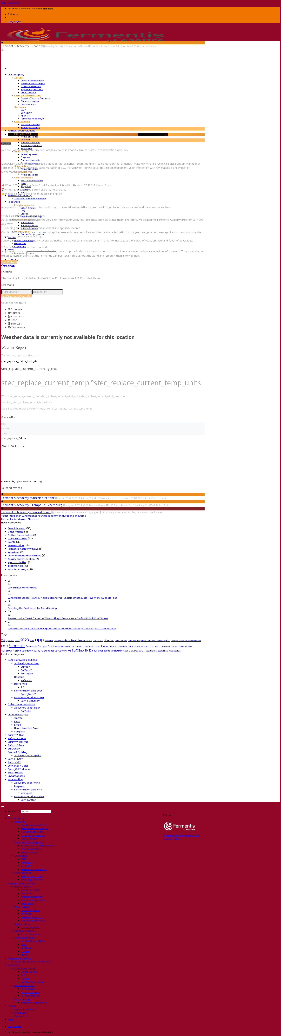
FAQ (23, 210)
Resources (14, 201)
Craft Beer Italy (134, 640)
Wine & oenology (18, 569)
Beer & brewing (22, 133)
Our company (16, 74)
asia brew (49, 640)
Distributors (20, 243)
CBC (95, 640)
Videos (25, 978)
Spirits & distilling (17, 562)
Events (11, 542)
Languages (14, 21)
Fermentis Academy (20, 958)
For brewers (27, 222)
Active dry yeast (29, 136)
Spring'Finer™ (15, 759)
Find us (12, 1006)
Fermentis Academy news (23, 548)
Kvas (17, 721)
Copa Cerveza (121, 640)
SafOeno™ (14, 748)
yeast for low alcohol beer (157, 651)
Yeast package (175, 651)
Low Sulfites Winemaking (22, 587)
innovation (79, 646)
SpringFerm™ (28, 694)
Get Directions (10, 296)
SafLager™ (27, 673)
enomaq (197, 640)
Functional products (31, 145)
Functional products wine (29, 796)
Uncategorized (16, 776)
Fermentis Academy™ (32, 118)
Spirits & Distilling (17, 752)
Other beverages (23, 177)
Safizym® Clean (17, 738)
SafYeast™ (26, 112)
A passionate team (31, 86)
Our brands (20, 107)
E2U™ (23, 110)
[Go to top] (2, 806)
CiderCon (109, 640)
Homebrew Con (67, 646)
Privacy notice (171, 839)
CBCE (100, 640)
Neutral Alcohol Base (32, 180)
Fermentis (17, 645)
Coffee (18, 718)
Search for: (14, 811)
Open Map (25, 296)
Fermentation (16, 545)
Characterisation (30, 101)
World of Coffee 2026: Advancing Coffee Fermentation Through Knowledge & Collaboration (62, 628)
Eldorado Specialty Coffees (182, 640)
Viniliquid (116, 650)
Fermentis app (22, 999)
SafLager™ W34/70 (32, 650)
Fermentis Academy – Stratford (20, 519)
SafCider (26, 711)
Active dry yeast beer (26, 663)
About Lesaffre (28, 92)
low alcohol (89, 646)
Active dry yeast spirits (27, 755)
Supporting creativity (32, 89)
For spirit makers (30, 995)
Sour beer (97, 650)
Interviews (14, 552)
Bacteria (25, 139)
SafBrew (188, 646)
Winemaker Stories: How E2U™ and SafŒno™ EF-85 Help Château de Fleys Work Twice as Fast (62, 597)
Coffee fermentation (20, 535)
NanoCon (119, 646)
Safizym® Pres (16, 745)
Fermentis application (34, 1002)
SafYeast (49, 650)
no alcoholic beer (151, 646)
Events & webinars (25, 1009)
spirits (107, 650)
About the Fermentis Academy (30, 198)
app (39, 639)
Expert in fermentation (32, 80)
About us (19, 77)
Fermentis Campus (36, 646)
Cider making (15, 531)
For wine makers (29, 225)
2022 (17, 640)
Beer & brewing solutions (22, 660)
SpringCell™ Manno (19, 769)
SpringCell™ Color (18, 765)
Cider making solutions (21, 704)
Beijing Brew (59, 640)
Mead (17, 724)
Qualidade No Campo (168, 646)
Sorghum (19, 731)
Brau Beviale (86, 640)
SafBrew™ (26, 670)
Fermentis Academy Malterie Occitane (28, 498)
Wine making (15, 779)
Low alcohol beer (104, 646)
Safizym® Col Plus (18, 741)
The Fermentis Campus (33, 83)
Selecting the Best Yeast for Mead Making (32, 608)
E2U (168, 640)
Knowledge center (24, 205)
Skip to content (10, 3)
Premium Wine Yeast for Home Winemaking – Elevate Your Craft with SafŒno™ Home (58, 618)
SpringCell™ (14, 762)
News (11, 1019)
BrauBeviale (73, 640)
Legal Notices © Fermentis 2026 (181, 835)
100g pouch (7, 640)
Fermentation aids (30, 142)
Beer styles (20, 683)
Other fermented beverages (24, 555)
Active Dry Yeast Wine (27, 782)
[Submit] (9, 815)
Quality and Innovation (21, 559)
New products (28, 104)
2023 (24, 640)
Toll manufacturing (30, 124)
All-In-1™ (25, 115)
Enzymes (25, 157)
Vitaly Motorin (135, 651)
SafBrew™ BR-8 (11, 650)
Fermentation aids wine (28, 789)
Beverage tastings (30, 127)
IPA (22, 687)
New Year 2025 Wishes (133, 646)
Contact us (21, 1016)
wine (143, 651)
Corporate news (17, 538)
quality (181, 646)
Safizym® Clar (16, 735)
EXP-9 (4, 646)
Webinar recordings (32, 982)
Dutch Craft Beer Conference (153, 640)
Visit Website (9, 262)
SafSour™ (26, 680)
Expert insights (29, 971)
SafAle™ (25, 666)
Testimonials (15, 565)
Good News (54, 646)
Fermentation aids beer (28, 690)
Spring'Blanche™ (30, 701)
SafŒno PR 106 (63, 650)
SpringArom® (28, 799)
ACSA (32, 640)
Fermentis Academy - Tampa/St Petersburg (31, 505)
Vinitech (124, 651)
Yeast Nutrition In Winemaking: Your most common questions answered (43, 515)
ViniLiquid (26, 793)
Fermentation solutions (21, 130)
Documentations (24, 985)
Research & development (28, 95)
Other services (22, 121)
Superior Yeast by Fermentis (35, 98)
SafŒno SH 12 (82, 650)
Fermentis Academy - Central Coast (26, 512)
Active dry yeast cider (27, 707)
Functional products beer (29, 697)
